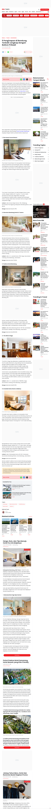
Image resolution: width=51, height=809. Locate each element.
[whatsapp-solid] (21, 79)
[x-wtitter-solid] (27, 79)
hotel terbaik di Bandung (23, 131)
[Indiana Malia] (3, 512)
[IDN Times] (5, 9)
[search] (39, 9)
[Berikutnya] (32, 589)
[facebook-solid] (24, 79)
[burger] (48, 12)
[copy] (30, 79)
